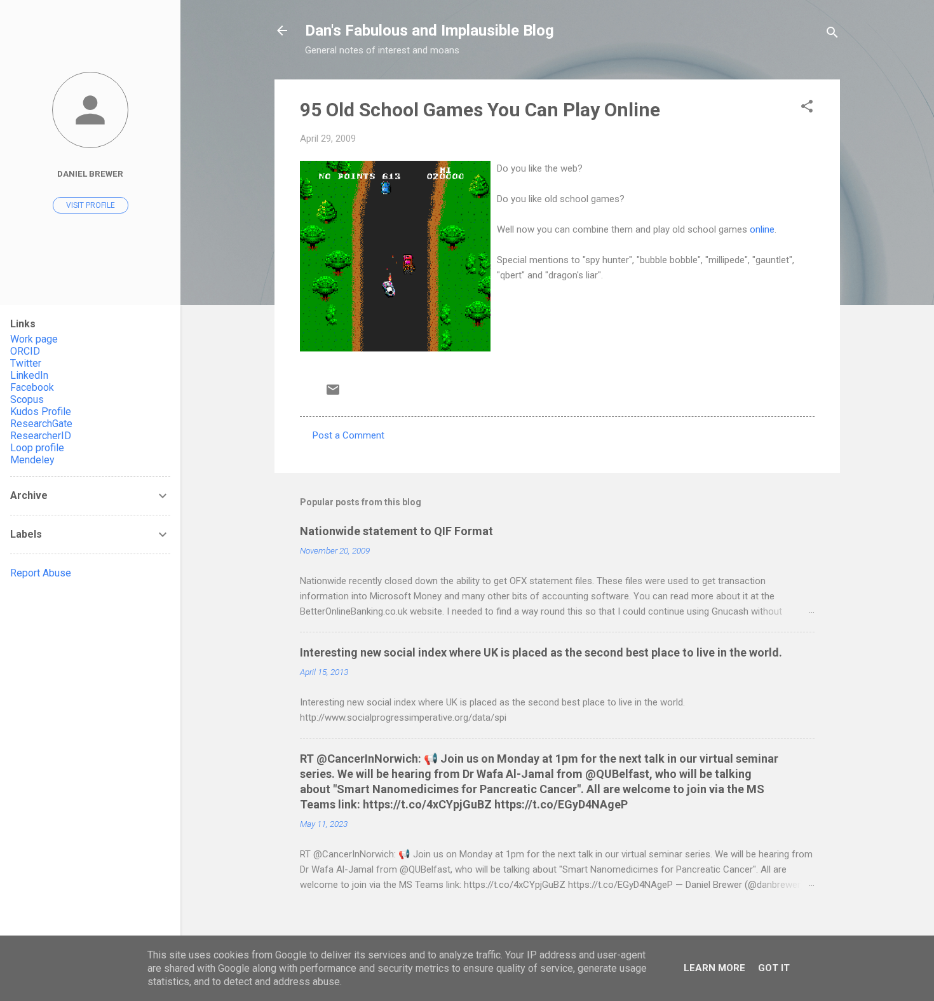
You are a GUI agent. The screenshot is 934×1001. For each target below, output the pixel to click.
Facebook (32, 387)
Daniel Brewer (90, 173)
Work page (34, 339)
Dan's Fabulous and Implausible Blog (429, 30)
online (762, 229)
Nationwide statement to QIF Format (396, 531)
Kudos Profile (40, 411)
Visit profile (90, 205)
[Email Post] (333, 394)
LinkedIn (29, 375)
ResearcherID (40, 436)
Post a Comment (348, 435)
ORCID (25, 351)
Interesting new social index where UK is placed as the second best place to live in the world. (541, 652)
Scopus (27, 399)
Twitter (25, 363)
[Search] (832, 34)
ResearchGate (41, 424)
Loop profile (37, 448)
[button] (807, 108)
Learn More (714, 968)
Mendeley (32, 460)
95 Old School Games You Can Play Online (480, 110)
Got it (774, 968)
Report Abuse (40, 573)
